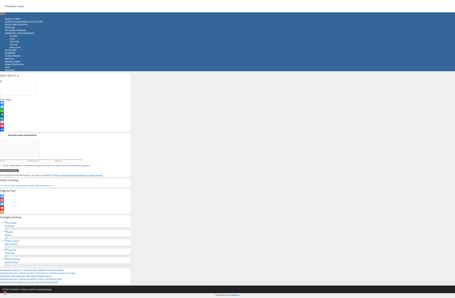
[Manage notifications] (5, 293)
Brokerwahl (10, 52)
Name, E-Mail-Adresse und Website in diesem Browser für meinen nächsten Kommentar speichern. (47, 165)
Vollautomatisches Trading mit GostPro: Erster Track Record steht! (31, 279)
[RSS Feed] (65, 212)
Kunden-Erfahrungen (14, 64)
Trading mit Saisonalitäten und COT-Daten (24, 21)
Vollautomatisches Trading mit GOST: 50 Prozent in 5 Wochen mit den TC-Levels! (37, 273)
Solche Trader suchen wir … (17, 24)
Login (7, 67)
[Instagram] (65, 200)
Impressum (10, 70)
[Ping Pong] (10, 249)
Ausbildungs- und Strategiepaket (19, 33)
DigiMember (235, 295)
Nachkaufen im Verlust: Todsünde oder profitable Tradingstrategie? (32, 270)
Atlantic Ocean (15, 47)
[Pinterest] (65, 126)
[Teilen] (65, 129)
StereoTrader (11, 50)
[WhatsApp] (65, 110)
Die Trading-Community (15, 30)
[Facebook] (65, 103)
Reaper (12, 38)
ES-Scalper (13, 36)
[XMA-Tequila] (12, 240)
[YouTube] (65, 208)
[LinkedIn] (65, 118)
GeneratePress (44, 289)
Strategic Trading (12, 18)
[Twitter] (65, 107)
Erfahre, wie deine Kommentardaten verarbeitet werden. (78, 175)
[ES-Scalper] (11, 222)
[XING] (65, 114)
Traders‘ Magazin (12, 55)
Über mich (9, 58)
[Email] (65, 122)
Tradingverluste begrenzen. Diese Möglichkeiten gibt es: (26, 276)
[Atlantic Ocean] (12, 258)
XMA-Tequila (14, 41)
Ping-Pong (13, 44)
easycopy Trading (12, 61)
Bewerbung (10, 27)
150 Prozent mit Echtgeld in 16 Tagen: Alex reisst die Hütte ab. (29, 282)
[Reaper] (9, 231)
